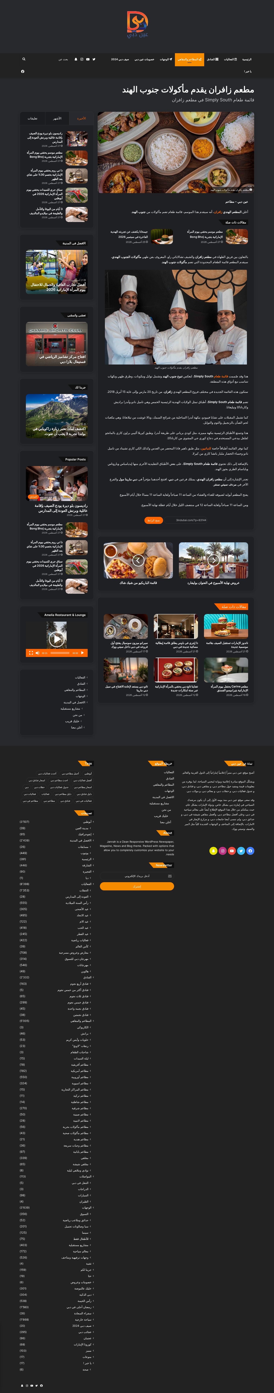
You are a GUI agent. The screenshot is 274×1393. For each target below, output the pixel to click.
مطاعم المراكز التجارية (74, 1089)
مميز (88, 1350)
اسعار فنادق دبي (37, 780)
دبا (87, 878)
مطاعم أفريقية (79, 1064)
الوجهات (164, 59)
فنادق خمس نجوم (78, 1002)
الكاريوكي (82, 1027)
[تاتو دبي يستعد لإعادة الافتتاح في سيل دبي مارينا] (126, 670)
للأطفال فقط (80, 1238)
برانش (84, 1033)
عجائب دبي (84, 1332)
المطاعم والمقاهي (188, 59)
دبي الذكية (85, 1294)
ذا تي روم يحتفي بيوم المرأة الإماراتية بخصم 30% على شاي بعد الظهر (45, 174)
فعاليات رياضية (79, 940)
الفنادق (211, 59)
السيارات (83, 1195)
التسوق (84, 1214)
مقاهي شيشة (80, 1164)
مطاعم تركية (80, 1095)
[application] (57, 639)
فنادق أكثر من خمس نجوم (73, 990)
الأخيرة (81, 118)
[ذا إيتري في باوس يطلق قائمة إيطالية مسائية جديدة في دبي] (176, 626)
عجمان (87, 1338)
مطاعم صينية (80, 1114)
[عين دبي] (137, 26)
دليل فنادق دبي (84, 793)
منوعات (87, 1356)
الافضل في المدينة (74, 702)
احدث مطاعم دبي (59, 780)
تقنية (88, 1263)
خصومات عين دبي (144, 59)
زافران (218, 212)
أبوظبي (88, 773)
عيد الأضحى (81, 909)
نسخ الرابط (153, 520)
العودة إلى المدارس (77, 896)
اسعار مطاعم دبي (83, 787)
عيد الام (84, 921)
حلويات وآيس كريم (77, 1039)
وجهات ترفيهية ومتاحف (74, 1257)
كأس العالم (82, 946)
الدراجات (83, 1189)
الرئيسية (247, 59)
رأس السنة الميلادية (77, 902)
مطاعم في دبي (30, 800)
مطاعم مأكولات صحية (75, 1133)
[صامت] (38, 653)
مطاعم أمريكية (79, 1070)
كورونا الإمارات (82, 1344)
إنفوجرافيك (84, 834)
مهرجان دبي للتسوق (76, 958)
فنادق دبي (65, 800)
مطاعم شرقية (80, 1108)
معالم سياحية (80, 1251)
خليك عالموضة (82, 1288)
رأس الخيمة (84, 1300)
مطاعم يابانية (80, 1151)
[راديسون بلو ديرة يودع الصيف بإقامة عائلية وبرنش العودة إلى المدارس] (77, 138)
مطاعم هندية (81, 1139)
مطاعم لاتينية (80, 1120)
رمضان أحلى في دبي (79, 1307)
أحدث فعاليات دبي (47, 773)
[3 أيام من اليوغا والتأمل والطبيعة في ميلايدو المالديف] (77, 214)
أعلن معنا (76, 727)
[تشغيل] (82, 653)
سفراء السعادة (82, 1313)
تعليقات (32, 118)
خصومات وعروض (81, 1282)
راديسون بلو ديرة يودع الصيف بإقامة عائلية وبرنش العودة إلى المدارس (45, 137)
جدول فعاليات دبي (59, 787)
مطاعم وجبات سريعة (76, 1145)
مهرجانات (82, 965)
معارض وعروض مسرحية (73, 952)
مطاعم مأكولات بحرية (75, 1126)
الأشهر (57, 118)
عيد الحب (83, 927)
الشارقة (86, 865)
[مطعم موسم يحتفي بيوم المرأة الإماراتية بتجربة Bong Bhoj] (237, 236)
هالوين (84, 971)
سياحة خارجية (83, 1319)
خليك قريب (72, 721)
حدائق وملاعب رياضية (75, 1220)
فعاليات (45, 793)
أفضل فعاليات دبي (82, 780)
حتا (89, 1276)
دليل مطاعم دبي (63, 793)
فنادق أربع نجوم (79, 983)
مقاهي (84, 1158)
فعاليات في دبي (84, 800)
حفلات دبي (39, 787)
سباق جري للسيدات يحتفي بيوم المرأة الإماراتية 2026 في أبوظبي (44, 194)
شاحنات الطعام (79, 1052)
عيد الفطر (82, 934)
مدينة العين (81, 828)
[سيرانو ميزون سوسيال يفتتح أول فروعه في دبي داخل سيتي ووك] (126, 626)
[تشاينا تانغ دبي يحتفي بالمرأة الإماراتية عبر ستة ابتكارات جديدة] (176, 670)
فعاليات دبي (30, 793)
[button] (57, 639)
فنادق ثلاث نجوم (79, 996)
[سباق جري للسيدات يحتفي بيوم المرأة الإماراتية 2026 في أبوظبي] (77, 195)
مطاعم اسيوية (80, 1083)
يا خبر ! (248, 71)
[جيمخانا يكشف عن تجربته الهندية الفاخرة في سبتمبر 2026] (162, 236)
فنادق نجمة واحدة (78, 1008)
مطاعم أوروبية (79, 1077)
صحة (85, 1369)
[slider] (60, 653)
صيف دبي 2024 (120, 59)
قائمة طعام (221, 376)
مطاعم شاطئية (79, 1102)
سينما (85, 1232)
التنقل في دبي (80, 1182)
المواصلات (85, 1176)
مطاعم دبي (49, 800)
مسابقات (83, 846)
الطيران (83, 1201)
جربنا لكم (86, 1269)
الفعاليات (229, 59)
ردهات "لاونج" (80, 1046)
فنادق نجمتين (80, 1014)
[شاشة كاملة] (31, 653)
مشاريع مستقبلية (70, 708)
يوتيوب (84, 853)
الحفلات (83, 890)
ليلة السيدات (81, 1058)
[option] (57, 272)
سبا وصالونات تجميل (76, 1226)
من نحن (77, 715)
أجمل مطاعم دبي (70, 773)
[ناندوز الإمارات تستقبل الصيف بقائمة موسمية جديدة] (226, 626)
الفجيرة (87, 871)
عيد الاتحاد (82, 915)
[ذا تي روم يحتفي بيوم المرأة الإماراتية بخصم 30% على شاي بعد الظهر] (77, 175)
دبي (26, 787)
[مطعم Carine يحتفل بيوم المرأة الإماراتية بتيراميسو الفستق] (226, 670)
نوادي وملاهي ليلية (77, 1170)
